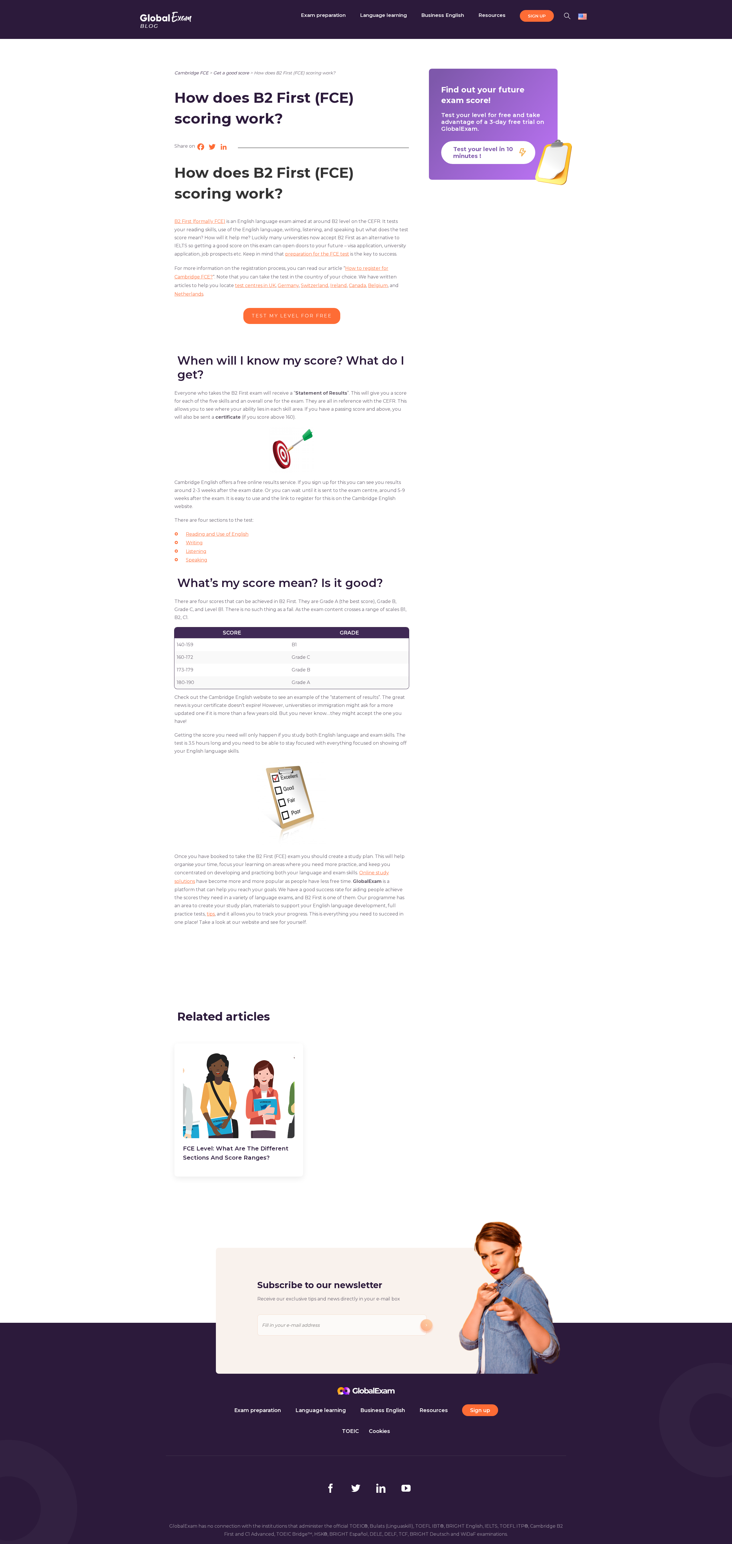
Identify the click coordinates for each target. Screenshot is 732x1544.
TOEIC (350, 1431)
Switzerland (314, 285)
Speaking (196, 560)
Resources (433, 1410)
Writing (194, 542)
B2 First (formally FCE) (199, 221)
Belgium (378, 285)
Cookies (379, 1431)
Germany (288, 285)
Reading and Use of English (217, 534)
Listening (196, 551)
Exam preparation (257, 1410)
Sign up (480, 1410)
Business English (382, 1410)
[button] (567, 15)
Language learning (320, 1410)
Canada (357, 285)
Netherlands (188, 294)
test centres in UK (255, 285)
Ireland (338, 285)
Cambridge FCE (191, 73)
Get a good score (231, 73)
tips (211, 914)
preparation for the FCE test (317, 254)
